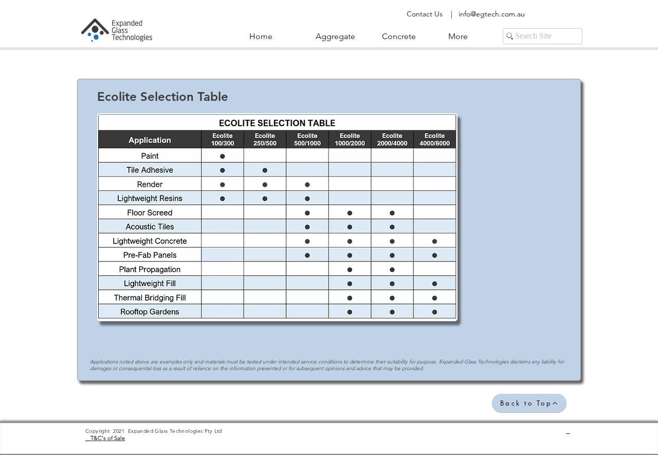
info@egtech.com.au (492, 14)
